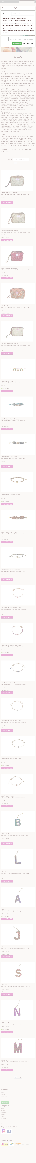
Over (20, 14)
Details (14, 14)
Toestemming (6, 14)
